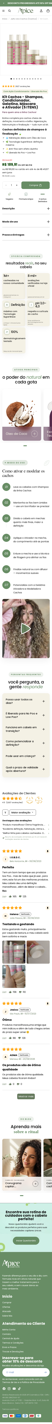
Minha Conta (8, 1329)
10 (35, 79)
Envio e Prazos (9, 1347)
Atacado (6, 1311)
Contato (6, 1334)
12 (40, 79)
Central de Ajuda (10, 1338)
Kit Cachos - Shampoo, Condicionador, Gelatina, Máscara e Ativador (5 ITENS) (45, 18)
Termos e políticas (10, 1409)
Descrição (8, 208)
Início (4, 18)
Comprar (6, 1302)
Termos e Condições (12, 1342)
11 (38, 79)
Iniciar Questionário (26, 1240)
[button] (8, 86)
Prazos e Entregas (13, 234)
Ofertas (6, 1307)
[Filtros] (5, 813)
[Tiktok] (19, 1388)
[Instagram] (9, 1388)
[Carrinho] (48, 10)
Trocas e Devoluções (13, 1351)
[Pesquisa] (9, 10)
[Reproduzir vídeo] (26, 628)
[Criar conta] (45, 1372)
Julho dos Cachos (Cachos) (24, 18)
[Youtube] (14, 1388)
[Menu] (3, 10)
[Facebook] (4, 1388)
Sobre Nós (7, 1315)
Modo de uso (10, 221)
